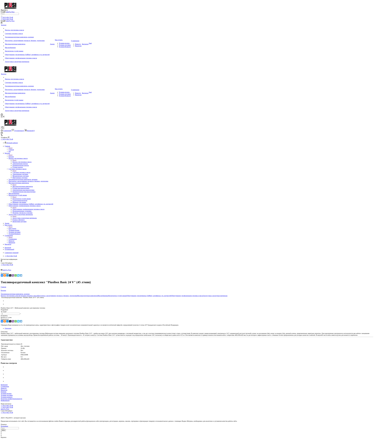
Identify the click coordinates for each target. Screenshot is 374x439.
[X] (10, 275)
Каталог (11, 156)
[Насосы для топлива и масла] (27, 28)
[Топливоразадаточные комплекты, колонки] (27, 35)
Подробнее (4, 426)
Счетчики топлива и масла (21, 172)
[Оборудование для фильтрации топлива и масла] (27, 56)
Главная (11, 149)
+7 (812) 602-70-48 (7, 17)
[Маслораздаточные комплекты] (27, 42)
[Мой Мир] (7, 275)
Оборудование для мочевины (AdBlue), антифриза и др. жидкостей (149, 296)
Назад (10, 148)
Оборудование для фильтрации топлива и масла (28, 209)
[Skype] (18, 275)
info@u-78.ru (10, 12)
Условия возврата (6, 397)
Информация (5, 400)
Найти (3, 430)
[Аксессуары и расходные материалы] (27, 60)
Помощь (3, 392)
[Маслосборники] (27, 46)
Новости (4, 388)
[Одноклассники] (5, 275)
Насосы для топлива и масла (21, 162)
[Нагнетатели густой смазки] (27, 49)
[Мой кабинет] (1, 23)
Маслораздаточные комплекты (22, 186)
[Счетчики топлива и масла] (27, 32)
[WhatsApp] (15, 275)
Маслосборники (103, 296)
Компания (4, 385)
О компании (13, 239)
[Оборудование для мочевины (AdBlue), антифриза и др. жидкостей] (27, 53)
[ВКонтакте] (2, 275)
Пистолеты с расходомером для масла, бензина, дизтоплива (57, 296)
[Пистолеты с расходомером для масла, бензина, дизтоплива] (27, 39)
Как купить (12, 228)
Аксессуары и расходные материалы (24, 218)
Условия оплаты (6, 393)
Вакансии (4, 390)
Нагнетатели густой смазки (21, 199)
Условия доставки (7, 395)
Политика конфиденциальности (11, 399)
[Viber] (13, 275)
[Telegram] (21, 275)
